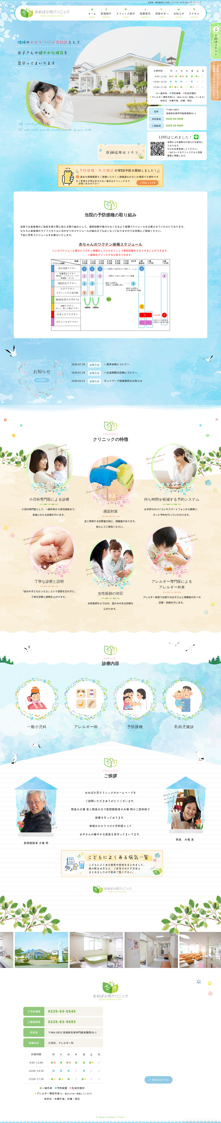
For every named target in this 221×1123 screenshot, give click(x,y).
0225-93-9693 (174, 125)
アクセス (194, 15)
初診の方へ (162, 15)
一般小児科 (37, 726)
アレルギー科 (86, 726)
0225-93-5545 (174, 118)
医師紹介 (106, 15)
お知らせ (178, 15)
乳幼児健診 (184, 726)
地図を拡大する (160, 1079)
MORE (42, 380)
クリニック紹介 (125, 15)
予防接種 (135, 726)
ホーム (92, 15)
